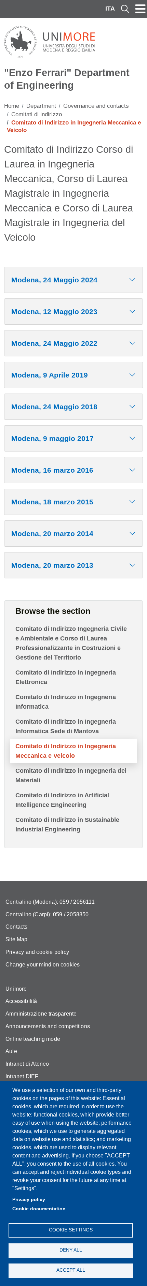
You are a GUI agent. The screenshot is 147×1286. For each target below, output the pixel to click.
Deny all (70, 1250)
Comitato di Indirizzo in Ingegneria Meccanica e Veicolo (65, 751)
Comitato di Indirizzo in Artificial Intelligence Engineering (62, 800)
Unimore (16, 989)
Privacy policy (28, 1199)
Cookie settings (71, 1229)
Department (41, 106)
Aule (11, 1051)
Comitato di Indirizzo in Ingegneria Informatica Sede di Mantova (65, 726)
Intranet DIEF (22, 1076)
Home (11, 106)
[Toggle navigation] (140, 8)
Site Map (16, 939)
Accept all (70, 1270)
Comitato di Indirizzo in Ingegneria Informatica (65, 702)
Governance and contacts (96, 106)
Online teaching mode (32, 1039)
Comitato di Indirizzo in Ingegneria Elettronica (65, 677)
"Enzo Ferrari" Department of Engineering (67, 79)
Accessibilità (21, 1001)
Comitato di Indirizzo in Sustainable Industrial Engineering (67, 824)
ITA (110, 8)
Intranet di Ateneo (27, 1064)
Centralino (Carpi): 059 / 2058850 (47, 914)
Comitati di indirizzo (36, 114)
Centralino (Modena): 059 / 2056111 (50, 902)
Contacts (16, 927)
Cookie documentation (39, 1208)
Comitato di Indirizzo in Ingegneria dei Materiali (70, 775)
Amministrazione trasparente (41, 1014)
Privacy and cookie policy (37, 952)
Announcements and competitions (47, 1026)
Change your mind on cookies (42, 964)
